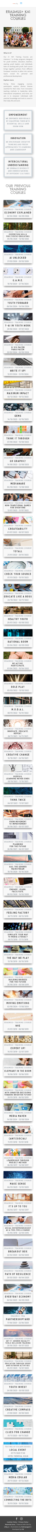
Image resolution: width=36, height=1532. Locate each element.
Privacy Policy (23, 1522)
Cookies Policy (12, 1522)
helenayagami (26, 1527)
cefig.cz (6, 1527)
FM (23, 1529)
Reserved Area (10, 1524)
